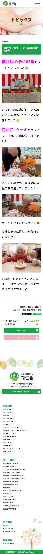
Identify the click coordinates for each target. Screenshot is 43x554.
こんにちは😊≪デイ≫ (31, 322)
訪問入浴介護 (8, 496)
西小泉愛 (8, 442)
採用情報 (7, 540)
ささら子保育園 (10, 436)
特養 (39, 310)
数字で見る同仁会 (9, 543)
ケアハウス (7, 493)
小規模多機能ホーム (10, 484)
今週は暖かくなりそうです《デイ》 (11, 322)
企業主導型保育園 (9, 509)
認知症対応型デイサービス (13, 475)
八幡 (6, 424)
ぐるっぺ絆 (9, 421)
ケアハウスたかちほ (12, 427)
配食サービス (8, 502)
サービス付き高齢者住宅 (12, 490)
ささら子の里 (10, 418)
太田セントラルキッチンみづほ (16, 430)
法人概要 (7, 522)
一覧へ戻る (21, 330)
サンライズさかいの (12, 448)
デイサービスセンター (11, 472)
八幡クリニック (10, 433)
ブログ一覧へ (21, 337)
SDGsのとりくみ (9, 531)
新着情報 (26, 310)
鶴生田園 (8, 409)
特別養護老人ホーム (10, 463)
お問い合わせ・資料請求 (21, 391)
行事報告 (33, 310)
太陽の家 (8, 445)
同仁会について (9, 525)
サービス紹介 (10, 459)
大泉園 (7, 439)
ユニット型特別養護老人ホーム (14, 469)
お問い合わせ (8, 528)
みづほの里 (9, 412)
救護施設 (6, 487)
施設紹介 (7, 405)
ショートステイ (9, 466)
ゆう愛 (7, 415)
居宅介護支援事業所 (10, 481)
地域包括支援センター (11, 499)
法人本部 (8, 451)
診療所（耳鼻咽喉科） (11, 505)
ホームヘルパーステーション (14, 478)
